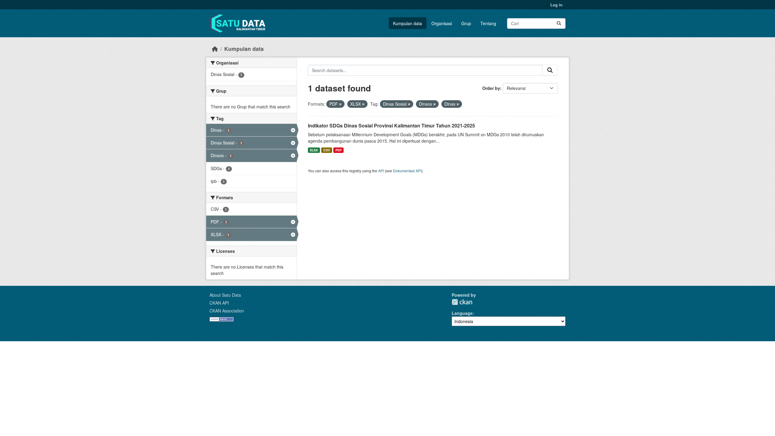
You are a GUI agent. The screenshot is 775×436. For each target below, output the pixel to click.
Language (462, 313)
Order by (491, 88)
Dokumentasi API (407, 170)
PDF (338, 150)
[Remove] (340, 104)
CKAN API (219, 303)
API (381, 170)
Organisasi (441, 23)
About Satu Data (225, 295)
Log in (556, 5)
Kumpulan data (407, 23)
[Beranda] (215, 48)
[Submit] (559, 23)
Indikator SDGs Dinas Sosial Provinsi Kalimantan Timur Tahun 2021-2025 (391, 125)
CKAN (462, 302)
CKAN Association (226, 311)
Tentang (488, 23)
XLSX (314, 150)
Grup (466, 23)
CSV (326, 150)
